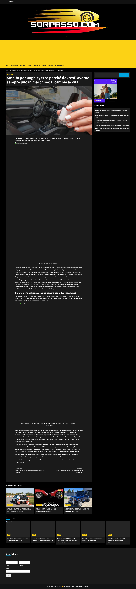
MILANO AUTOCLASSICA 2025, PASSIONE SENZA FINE (46, 510)
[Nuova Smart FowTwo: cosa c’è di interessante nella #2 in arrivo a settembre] (118, 529)
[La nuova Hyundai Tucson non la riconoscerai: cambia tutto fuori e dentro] (43, 529)
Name (8, 560)
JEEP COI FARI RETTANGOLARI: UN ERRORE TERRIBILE (77, 510)
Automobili (14, 65)
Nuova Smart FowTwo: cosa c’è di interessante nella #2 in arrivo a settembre (112, 129)
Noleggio (50, 65)
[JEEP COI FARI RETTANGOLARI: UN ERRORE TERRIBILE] (78, 497)
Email (8, 568)
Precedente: (30, 470)
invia (8, 575)
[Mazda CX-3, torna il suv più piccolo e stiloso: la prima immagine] (93, 529)
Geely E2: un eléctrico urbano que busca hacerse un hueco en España (111, 111)
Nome (7, 565)
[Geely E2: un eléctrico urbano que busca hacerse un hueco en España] (18, 529)
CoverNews (78, 586)
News (29, 65)
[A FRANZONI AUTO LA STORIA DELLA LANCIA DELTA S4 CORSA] (20, 497)
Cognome (21, 565)
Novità (44, 65)
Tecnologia (36, 65)
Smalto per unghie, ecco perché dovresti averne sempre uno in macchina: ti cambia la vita (47, 460)
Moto (7, 65)
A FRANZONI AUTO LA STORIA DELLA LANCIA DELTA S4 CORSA (19, 510)
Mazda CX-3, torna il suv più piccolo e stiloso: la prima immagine (112, 125)
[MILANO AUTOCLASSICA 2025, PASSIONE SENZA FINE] (49, 497)
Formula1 (23, 65)
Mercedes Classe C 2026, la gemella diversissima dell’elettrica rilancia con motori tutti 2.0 (111, 121)
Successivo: (69, 470)
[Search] (129, 65)
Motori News (19, 462)
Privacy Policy (59, 65)
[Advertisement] (68, 51)
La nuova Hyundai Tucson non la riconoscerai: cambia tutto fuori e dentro (112, 116)
